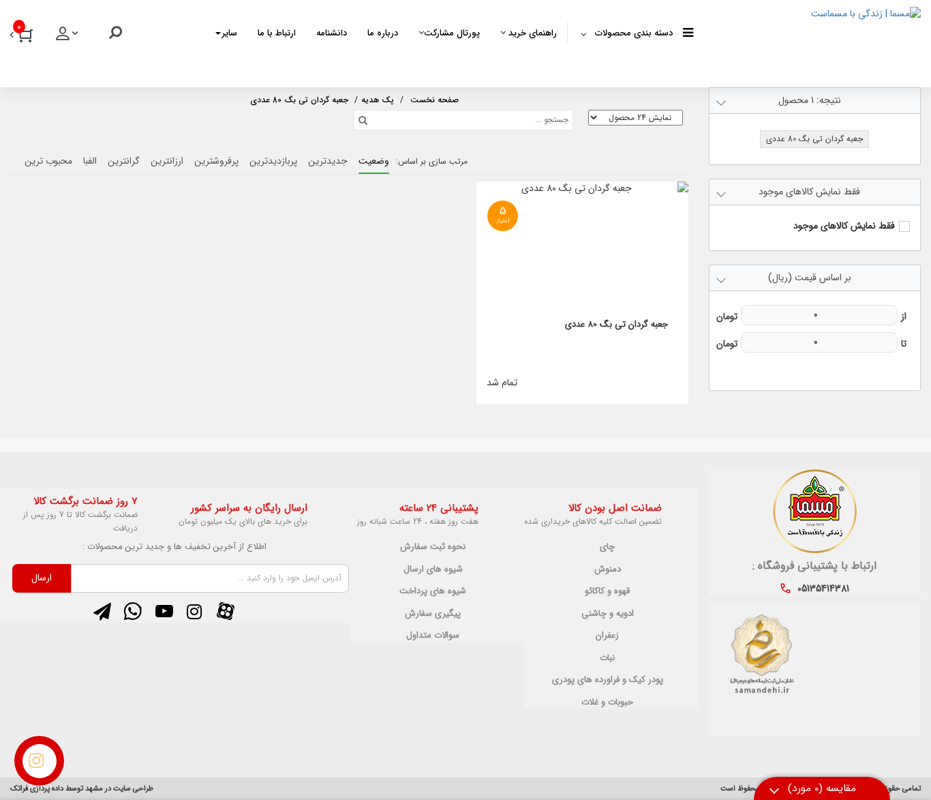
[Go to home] (434, 98)
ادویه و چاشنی (607, 614)
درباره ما (382, 33)
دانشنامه (331, 33)
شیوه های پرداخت (432, 591)
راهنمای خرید (531, 33)
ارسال (41, 577)
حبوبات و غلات (607, 702)
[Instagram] (194, 611)
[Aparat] (225, 611)
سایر (229, 33)
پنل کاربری (68, 37)
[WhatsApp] (133, 611)
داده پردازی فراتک (36, 789)
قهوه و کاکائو (607, 591)
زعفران (607, 635)
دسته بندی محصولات (634, 33)
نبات (607, 658)
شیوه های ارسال (433, 569)
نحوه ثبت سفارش (433, 547)
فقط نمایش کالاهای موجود (844, 226)
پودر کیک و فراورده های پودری (607, 680)
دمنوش (607, 569)
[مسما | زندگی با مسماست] (807, 41)
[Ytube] (163, 611)
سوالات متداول (432, 635)
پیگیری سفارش (433, 614)
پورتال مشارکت (452, 33)
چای (607, 547)
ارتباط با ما (277, 33)
